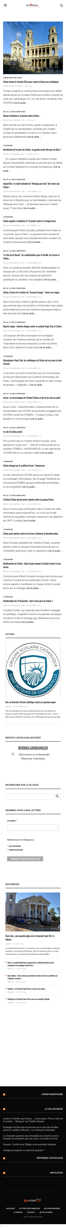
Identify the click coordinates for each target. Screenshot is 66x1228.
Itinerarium (8, 145)
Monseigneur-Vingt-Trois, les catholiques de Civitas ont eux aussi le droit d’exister (32, 361)
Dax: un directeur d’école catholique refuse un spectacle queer (30, 702)
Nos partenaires (52, 1208)
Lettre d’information (29, 1208)
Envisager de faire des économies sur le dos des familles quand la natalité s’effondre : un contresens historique (30, 1128)
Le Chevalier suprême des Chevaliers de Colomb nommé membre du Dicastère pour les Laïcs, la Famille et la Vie (31, 1137)
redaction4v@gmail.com (14, 120)
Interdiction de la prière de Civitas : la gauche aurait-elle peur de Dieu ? (32, 149)
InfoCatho (56, 1172)
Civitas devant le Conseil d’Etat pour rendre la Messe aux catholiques (31, 82)
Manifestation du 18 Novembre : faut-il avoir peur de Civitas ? (28, 601)
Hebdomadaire (16, 850)
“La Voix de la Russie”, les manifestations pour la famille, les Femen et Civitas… (31, 256)
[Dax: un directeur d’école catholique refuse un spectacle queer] (33, 669)
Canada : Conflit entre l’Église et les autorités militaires (29, 1144)
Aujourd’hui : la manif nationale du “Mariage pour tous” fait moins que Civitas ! (31, 185)
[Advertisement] (33, 1046)
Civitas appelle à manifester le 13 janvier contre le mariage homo (29, 221)
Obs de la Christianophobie (14, 111)
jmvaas (8, 706)
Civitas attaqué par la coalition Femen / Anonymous (24, 465)
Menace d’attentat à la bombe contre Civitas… (21, 116)
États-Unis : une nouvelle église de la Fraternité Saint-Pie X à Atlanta (29, 937)
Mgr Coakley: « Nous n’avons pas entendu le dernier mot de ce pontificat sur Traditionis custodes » (33, 977)
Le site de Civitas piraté (12, 431)
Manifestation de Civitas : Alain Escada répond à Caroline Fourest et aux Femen (32, 565)
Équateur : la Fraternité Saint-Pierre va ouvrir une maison (26, 988)
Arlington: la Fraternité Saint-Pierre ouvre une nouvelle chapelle (28, 998)
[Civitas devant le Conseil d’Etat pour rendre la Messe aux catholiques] (33, 48)
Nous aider (46, 1212)
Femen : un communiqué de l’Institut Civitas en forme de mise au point (31, 397)
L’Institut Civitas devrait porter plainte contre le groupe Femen (28, 499)
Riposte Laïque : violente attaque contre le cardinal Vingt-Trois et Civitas (32, 326)
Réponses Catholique (50, 1157)
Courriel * (12, 821)
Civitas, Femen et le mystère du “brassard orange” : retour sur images (31, 292)
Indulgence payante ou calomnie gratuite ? (24, 1150)
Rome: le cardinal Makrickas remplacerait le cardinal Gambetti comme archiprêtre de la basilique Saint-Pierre (31, 964)
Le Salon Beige (54, 1108)
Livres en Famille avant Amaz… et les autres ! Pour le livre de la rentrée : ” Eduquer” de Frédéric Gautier (33, 1120)
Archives (10, 1208)
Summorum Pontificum (12, 77)
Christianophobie (52, 1094)
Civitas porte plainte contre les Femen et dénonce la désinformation (30, 533)
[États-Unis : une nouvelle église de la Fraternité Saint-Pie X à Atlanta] (33, 912)
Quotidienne (15, 846)
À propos (18, 1212)
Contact (31, 1212)
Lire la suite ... (20, 102)
